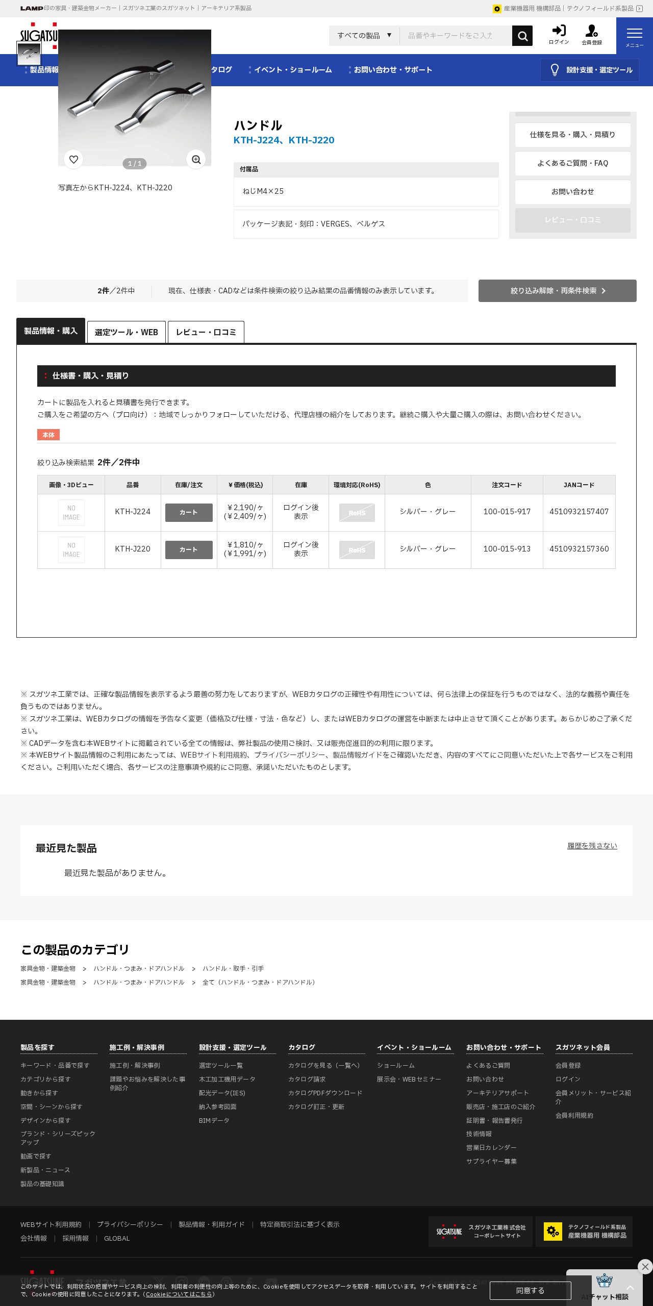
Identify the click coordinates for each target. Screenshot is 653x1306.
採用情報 (75, 1239)
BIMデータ (214, 1120)
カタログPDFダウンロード (325, 1093)
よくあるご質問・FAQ (572, 163)
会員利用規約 (574, 1115)
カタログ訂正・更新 (316, 1107)
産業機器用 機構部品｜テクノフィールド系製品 (569, 8)
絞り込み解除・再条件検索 (553, 291)
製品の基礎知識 (42, 1184)
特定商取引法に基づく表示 (300, 1225)
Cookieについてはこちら (179, 1294)
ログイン (568, 1079)
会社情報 (33, 1239)
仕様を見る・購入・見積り (573, 135)
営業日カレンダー (491, 1147)
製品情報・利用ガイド (212, 1225)
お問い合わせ (572, 192)
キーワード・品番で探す (55, 1065)
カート (189, 512)
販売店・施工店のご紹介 (501, 1107)
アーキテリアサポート (498, 1093)
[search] (522, 36)
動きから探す (39, 1093)
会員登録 (568, 1065)
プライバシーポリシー (289, 755)
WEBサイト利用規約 (214, 755)
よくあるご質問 (488, 1065)
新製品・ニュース (45, 1170)
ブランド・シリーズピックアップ (57, 1138)
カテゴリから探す (45, 1079)
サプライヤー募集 (491, 1161)
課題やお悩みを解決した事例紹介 (147, 1084)
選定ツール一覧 (221, 1065)
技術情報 (478, 1134)
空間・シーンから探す (51, 1107)
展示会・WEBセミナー (409, 1079)
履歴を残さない (592, 846)
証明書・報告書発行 (494, 1120)
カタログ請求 (307, 1079)
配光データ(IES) (222, 1093)
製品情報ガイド (358, 755)
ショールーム (396, 1065)
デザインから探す (45, 1120)
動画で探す (36, 1156)
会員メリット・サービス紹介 (593, 1098)
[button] (604, 1287)
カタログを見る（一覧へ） (326, 1065)
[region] (326, 523)
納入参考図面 (218, 1107)
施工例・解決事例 (135, 1065)
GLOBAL (117, 1239)
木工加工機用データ (227, 1079)
